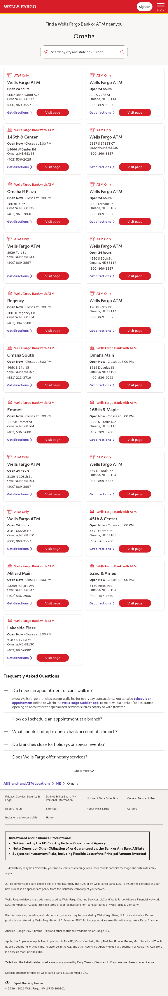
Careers (132, 808)
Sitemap (51, 808)
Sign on (144, 7)
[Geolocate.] (45, 52)
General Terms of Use (141, 798)
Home (50, 817)
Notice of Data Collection (102, 798)
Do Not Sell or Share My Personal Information (61, 798)
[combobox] (84, 52)
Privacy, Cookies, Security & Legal (22, 798)
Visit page (52, 112)
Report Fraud (13, 808)
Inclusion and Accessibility (21, 817)
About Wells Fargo (98, 808)
